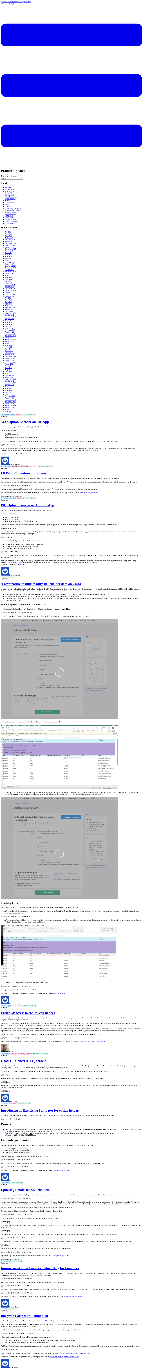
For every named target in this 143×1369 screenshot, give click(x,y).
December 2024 (10, 266)
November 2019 (10, 379)
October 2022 (9, 315)
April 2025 (8, 258)
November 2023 (10, 290)
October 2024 (9, 270)
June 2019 (8, 388)
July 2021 (8, 343)
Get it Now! (21, 454)
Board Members (10, 214)
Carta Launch (9, 202)
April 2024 (8, 281)
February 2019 (10, 396)
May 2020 (8, 370)
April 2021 (8, 349)
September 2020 (10, 362)
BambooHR (43, 1321)
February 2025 (10, 262)
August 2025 (9, 251)
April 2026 (8, 236)
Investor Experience (11, 221)
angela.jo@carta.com (59, 993)
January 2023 (9, 309)
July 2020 (8, 366)
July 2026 (8, 232)
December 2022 (10, 311)
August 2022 (9, 319)
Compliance (9, 216)
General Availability (11, 219)
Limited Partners (10, 212)
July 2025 (8, 253)
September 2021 (10, 339)
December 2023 (10, 288)
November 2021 (10, 336)
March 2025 (9, 260)
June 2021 (8, 345)
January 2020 (9, 377)
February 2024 (10, 285)
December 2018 (10, 400)
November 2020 (10, 358)
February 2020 (10, 375)
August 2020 (9, 364)
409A (7, 204)
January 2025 (9, 264)
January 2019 (9, 398)
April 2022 (8, 326)
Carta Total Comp (11, 197)
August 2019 (9, 385)
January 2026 (9, 241)
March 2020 (9, 373)
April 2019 (8, 392)
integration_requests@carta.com (15, 1330)
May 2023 (8, 302)
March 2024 (9, 283)
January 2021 (9, 354)
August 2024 (9, 273)
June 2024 (8, 277)
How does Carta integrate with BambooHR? (64, 1357)
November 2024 (10, 268)
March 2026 (9, 238)
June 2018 (8, 411)
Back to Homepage (7, 4)
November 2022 (10, 313)
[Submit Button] (21, 178)
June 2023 (8, 300)
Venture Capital (10, 191)
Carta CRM (9, 223)
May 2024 (8, 279)
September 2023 (10, 294)
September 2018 (10, 405)
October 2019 (9, 381)
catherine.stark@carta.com (61, 1170)
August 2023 (9, 296)
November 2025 (10, 245)
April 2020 (8, 371)
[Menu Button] (71, 166)
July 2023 (8, 298)
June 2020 (8, 368)
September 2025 (10, 249)
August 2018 (9, 407)
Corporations (9, 189)
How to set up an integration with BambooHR (74, 1353)
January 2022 (9, 332)
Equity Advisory (10, 199)
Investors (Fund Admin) (13, 210)
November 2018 (10, 402)
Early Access (9, 217)
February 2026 (10, 239)
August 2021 (9, 341)
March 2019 (9, 394)
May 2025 (8, 256)
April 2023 (8, 304)
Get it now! (21, 564)
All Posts (8, 187)
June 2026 (8, 234)
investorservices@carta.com (89, 493)
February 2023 (10, 307)
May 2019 (8, 390)
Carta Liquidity (10, 195)
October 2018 (9, 403)
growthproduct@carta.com (60, 1256)
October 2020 (9, 360)
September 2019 (10, 383)
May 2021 (8, 347)
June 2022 (8, 322)
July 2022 (8, 321)
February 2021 (10, 353)
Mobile (7, 201)
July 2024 (8, 275)
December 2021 (10, 334)
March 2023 (9, 305)
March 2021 (9, 351)
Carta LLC (8, 193)
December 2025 (10, 243)
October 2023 (9, 292)
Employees (8, 206)
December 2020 (10, 356)
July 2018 (8, 409)
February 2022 (10, 330)
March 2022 (9, 328)
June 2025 (8, 255)
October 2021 (9, 338)
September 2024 (10, 272)
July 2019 (8, 387)
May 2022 (8, 324)
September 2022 (10, 317)
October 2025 (9, 247)
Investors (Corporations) (13, 208)
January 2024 (9, 287)
